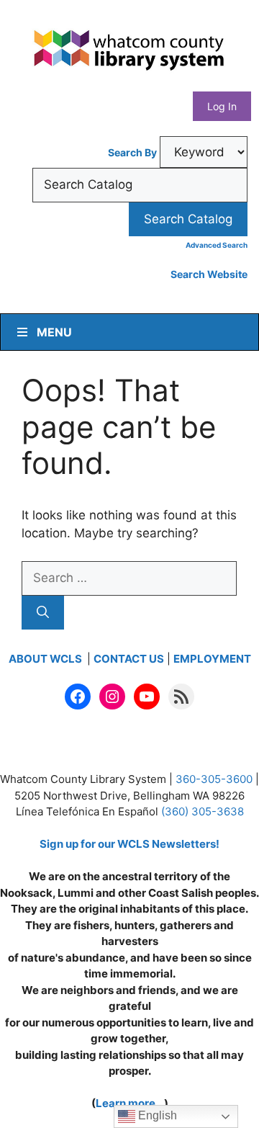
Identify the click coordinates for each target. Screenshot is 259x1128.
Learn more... (130, 1103)
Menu (54, 332)
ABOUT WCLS (46, 659)
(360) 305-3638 (202, 811)
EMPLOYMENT (212, 659)
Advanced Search (216, 245)
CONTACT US (129, 659)
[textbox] (139, 185)
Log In (222, 106)
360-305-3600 (214, 779)
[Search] (43, 613)
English (156, 1115)
